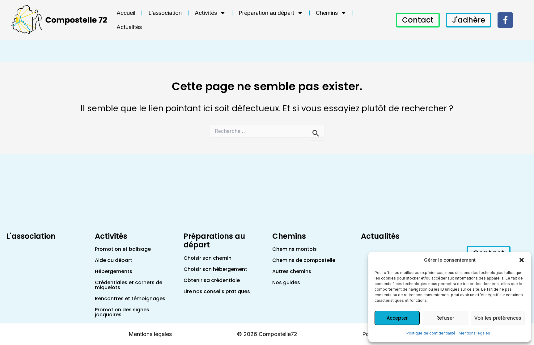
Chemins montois (294, 249)
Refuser (445, 318)
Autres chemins (291, 271)
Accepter (397, 318)
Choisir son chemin (207, 258)
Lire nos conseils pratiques (217, 291)
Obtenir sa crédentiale (212, 280)
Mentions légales (474, 333)
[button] (522, 260)
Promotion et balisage (123, 249)
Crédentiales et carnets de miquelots (128, 285)
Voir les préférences (497, 318)
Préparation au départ (266, 13)
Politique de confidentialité (431, 333)
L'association (31, 236)
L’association (165, 13)
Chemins (327, 13)
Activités (206, 13)
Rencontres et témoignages (130, 298)
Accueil (126, 13)
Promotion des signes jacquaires (122, 312)
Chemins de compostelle (303, 260)
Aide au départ (113, 260)
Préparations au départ (214, 240)
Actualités (129, 27)
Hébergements (113, 271)
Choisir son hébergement (215, 269)
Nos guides (286, 282)
